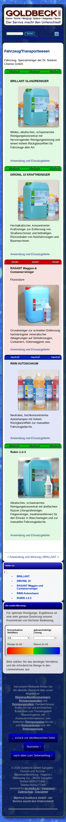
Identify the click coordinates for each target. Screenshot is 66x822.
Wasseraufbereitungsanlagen (32, 697)
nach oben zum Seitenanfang (32, 755)
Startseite (33, 746)
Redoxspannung (33, 728)
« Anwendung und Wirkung (24, 557)
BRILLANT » (51, 557)
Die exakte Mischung (15, 606)
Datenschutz (25, 791)
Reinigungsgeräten (30, 700)
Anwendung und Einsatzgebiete (30, 160)
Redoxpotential (30, 725)
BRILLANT (23, 576)
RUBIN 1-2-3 (24, 598)
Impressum (48, 788)
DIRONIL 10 (24, 581)
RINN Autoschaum (28, 593)
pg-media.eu (32, 788)
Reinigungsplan (35, 721)
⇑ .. (6, 572)
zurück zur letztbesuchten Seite (34, 737)
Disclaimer (41, 791)
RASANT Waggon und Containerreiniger (30, 587)
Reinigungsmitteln (23, 704)
